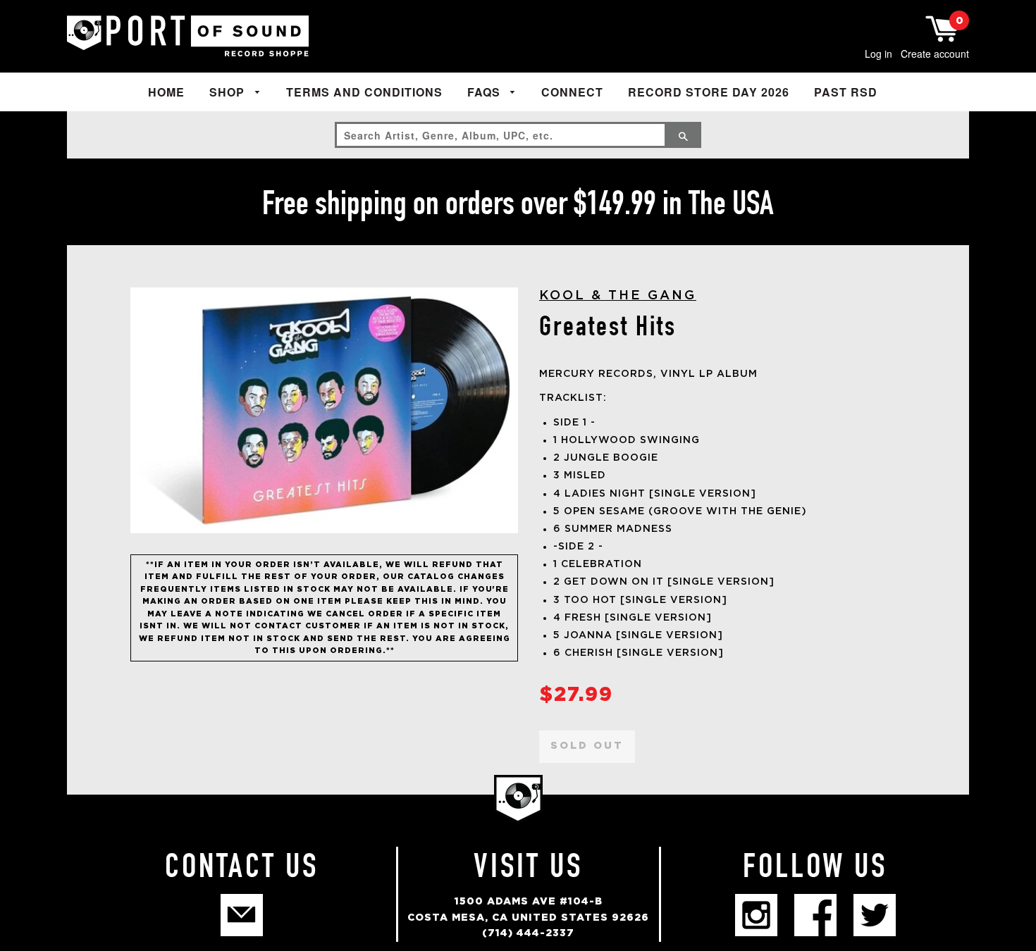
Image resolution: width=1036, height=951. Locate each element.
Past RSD (845, 92)
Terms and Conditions (364, 92)
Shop (228, 92)
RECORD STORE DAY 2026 (708, 92)
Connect (572, 92)
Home (166, 92)
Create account (935, 53)
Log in (878, 53)
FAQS (485, 92)
